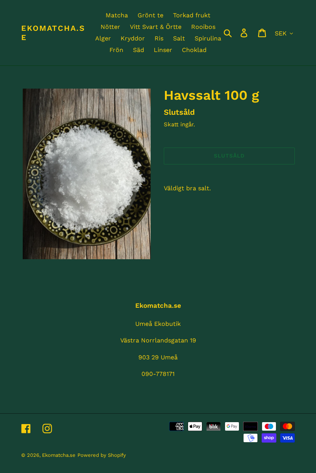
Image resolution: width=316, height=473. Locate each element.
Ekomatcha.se (53, 32)
